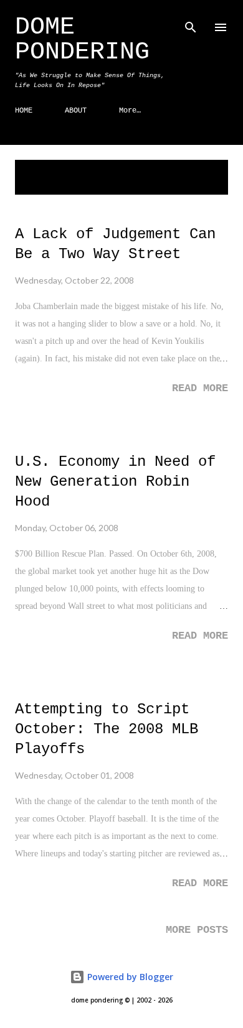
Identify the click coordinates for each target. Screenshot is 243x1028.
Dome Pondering (82, 39)
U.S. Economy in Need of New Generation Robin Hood (115, 481)
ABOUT (76, 110)
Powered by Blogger (129, 977)
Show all (198, 171)
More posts (197, 930)
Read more (200, 388)
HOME (23, 110)
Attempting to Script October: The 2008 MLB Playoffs (106, 729)
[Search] (190, 22)
